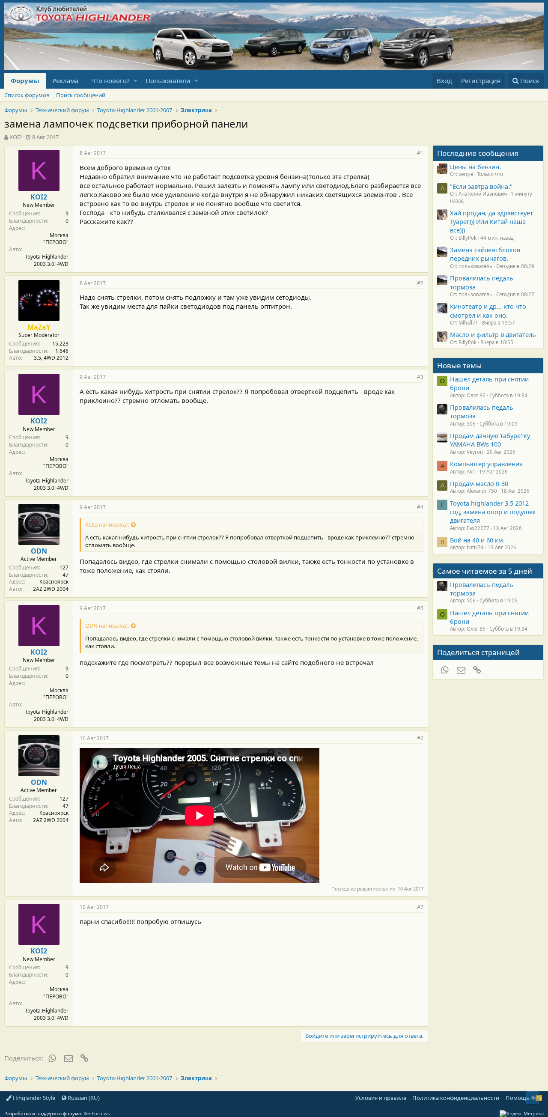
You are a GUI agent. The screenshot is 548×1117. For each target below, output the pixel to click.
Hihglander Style (33, 1098)
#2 (420, 283)
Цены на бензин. (475, 166)
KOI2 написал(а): (107, 524)
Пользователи (168, 80)
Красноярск (53, 581)
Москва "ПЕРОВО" (55, 239)
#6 (420, 738)
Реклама (65, 80)
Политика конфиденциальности (455, 1098)
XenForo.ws (96, 1113)
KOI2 (15, 137)
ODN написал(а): (107, 625)
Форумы (25, 80)
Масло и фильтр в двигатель (493, 334)
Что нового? (110, 80)
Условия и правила (380, 1098)
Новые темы (459, 365)
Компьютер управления (486, 463)
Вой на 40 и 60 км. (477, 540)
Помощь (518, 1098)
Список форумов (26, 95)
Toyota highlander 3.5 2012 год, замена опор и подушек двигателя (493, 512)
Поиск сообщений (80, 95)
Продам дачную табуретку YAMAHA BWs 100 (490, 439)
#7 (420, 907)
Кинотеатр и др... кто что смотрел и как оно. (488, 310)
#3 (420, 377)
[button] (135, 81)
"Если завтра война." (481, 186)
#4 (420, 507)
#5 (420, 608)
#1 (420, 153)
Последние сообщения (478, 153)
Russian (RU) (83, 1098)
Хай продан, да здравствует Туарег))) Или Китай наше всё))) (491, 222)
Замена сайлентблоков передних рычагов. (485, 253)
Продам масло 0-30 (479, 483)
